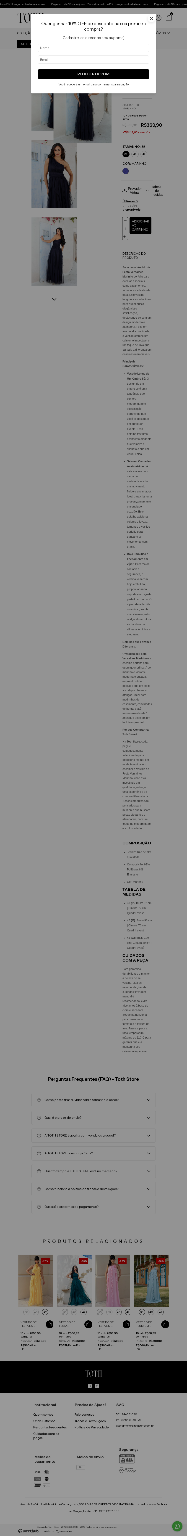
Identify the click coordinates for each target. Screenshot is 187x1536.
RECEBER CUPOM (93, 74)
